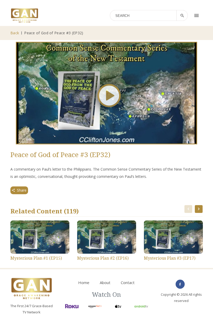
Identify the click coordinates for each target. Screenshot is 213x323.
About (105, 282)
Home (83, 282)
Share (21, 190)
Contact (128, 282)
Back (14, 32)
